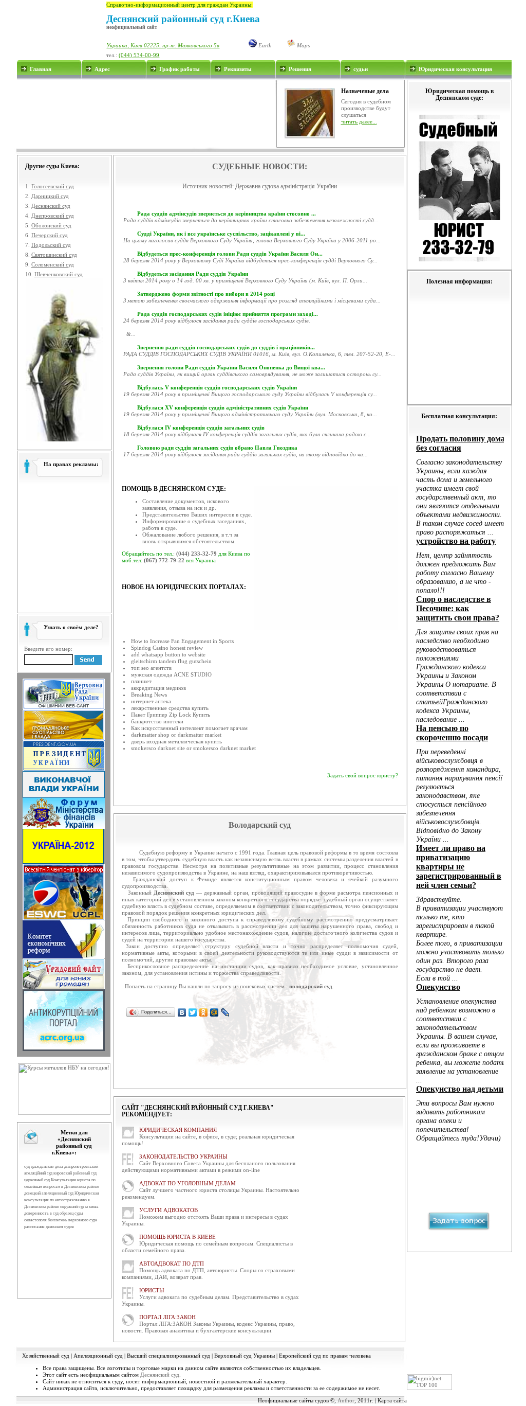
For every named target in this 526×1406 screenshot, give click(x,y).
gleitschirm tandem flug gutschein (171, 661)
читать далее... (359, 121)
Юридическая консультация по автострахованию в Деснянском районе (61, 1200)
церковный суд (37, 1180)
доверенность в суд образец (48, 1213)
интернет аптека (151, 701)
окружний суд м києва (79, 1206)
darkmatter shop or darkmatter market (176, 735)
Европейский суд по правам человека (325, 1355)
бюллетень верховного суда (72, 1220)
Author (345, 1400)
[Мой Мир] (214, 1012)
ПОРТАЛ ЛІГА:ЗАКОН (167, 1317)
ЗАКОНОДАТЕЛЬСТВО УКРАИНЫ (183, 1156)
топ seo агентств (151, 668)
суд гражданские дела (43, 1166)
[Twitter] (192, 1012)
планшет (141, 681)
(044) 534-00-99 (139, 55)
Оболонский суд (51, 225)
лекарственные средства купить (170, 708)
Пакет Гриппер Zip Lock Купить (170, 714)
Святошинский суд (54, 255)
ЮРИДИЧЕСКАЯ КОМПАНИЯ (178, 1130)
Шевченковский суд (58, 274)
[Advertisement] (146, 113)
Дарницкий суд (50, 196)
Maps (302, 45)
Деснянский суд (50, 206)
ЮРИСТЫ (151, 1290)
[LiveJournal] (225, 1012)
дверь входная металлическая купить (176, 741)
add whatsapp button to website (168, 654)
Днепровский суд (52, 215)
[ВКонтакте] (182, 1012)
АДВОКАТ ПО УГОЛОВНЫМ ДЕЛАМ (187, 1183)
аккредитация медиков (158, 688)
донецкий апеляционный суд (48, 1193)
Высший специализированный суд (168, 1355)
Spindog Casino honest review (167, 648)
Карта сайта (392, 1400)
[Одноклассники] (203, 1012)
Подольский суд (51, 245)
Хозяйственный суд (45, 1355)
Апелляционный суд (98, 1355)
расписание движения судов (49, 1226)
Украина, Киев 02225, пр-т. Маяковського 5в (162, 45)
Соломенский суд (52, 264)
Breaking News (149, 694)
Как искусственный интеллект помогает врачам (189, 728)
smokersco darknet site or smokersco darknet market (193, 748)
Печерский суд (49, 235)
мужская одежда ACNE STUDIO (171, 674)
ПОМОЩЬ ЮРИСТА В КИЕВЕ (177, 1237)
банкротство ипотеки (157, 721)
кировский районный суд (75, 1173)
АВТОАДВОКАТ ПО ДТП (171, 1263)
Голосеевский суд (52, 186)
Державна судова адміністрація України (286, 186)
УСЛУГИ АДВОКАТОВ (168, 1210)
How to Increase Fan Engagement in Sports (182, 641)
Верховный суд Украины (244, 1355)
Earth (264, 45)
